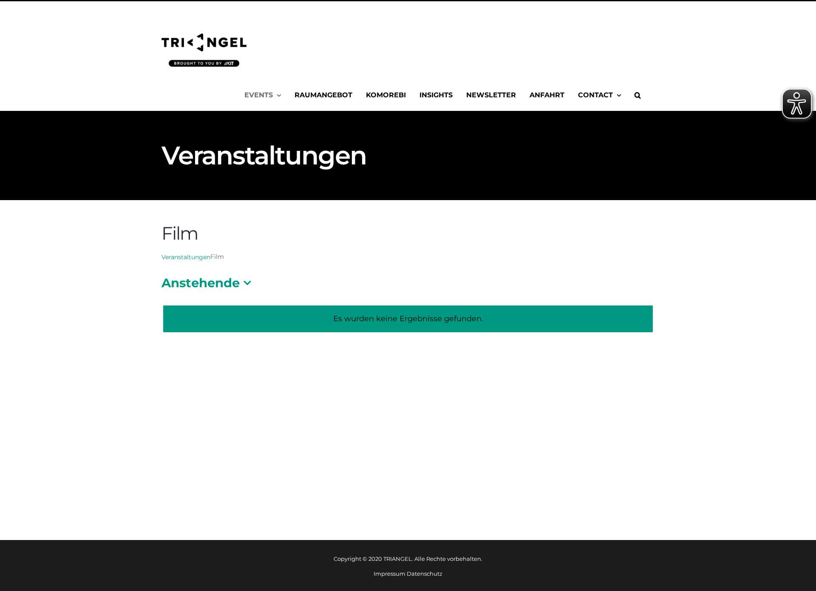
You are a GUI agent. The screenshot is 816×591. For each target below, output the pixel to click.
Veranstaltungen (186, 257)
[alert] (408, 318)
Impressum (389, 573)
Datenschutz (424, 573)
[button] (638, 95)
